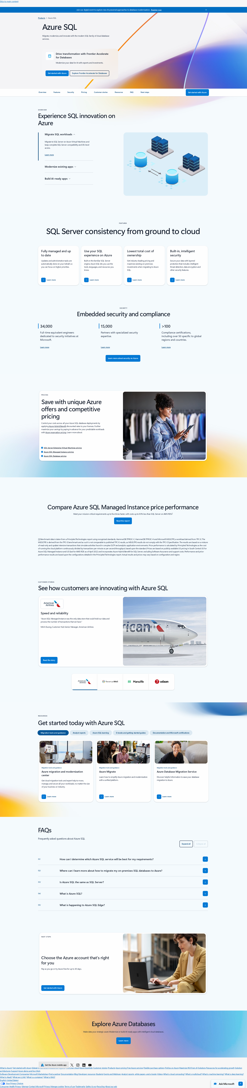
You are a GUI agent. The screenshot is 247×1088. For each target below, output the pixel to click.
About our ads (111, 1086)
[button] (84, 682)
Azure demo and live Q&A (29, 1071)
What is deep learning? (234, 1074)
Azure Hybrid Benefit (57, 426)
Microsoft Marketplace (39, 1074)
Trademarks (80, 1086)
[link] (43, 93)
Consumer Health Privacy (10, 1086)
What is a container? (35, 1077)
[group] (123, 632)
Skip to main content (9, 1)
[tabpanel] (123, 772)
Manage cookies (57, 1086)
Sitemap (25, 1086)
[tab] (53, 732)
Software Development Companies (14, 1074)
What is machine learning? (213, 1074)
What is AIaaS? (6, 1077)
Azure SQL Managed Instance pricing (59, 452)
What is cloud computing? (174, 1074)
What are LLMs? (19, 1077)
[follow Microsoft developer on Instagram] (78, 1065)
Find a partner (54, 1074)
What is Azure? (6, 1067)
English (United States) (9, 1080)
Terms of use (70, 1086)
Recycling (101, 1086)
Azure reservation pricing (55, 432)
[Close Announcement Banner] (205, 10)
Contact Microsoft (36, 1086)
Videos (160, 1074)
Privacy (47, 1086)
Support (14, 1071)
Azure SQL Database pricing (55, 456)
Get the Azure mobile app (56, 1065)
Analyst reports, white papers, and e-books (139, 1074)
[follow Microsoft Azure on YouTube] (90, 1065)
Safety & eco (91, 1086)
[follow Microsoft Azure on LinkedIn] (84, 1065)
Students (99, 1074)
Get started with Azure (22, 1067)
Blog (76, 1074)
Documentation (67, 1074)
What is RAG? (49, 1077)
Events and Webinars (112, 1074)
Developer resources (86, 1074)
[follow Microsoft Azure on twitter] (72, 1065)
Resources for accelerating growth (220, 1067)
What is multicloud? (193, 1074)
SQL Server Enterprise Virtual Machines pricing (63, 448)
